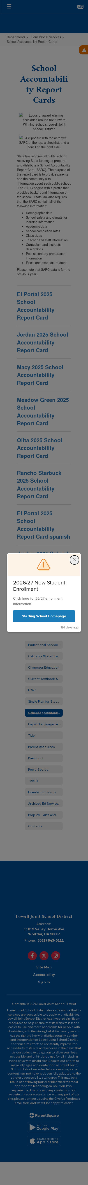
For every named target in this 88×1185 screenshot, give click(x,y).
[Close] (74, 559)
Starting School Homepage (44, 616)
